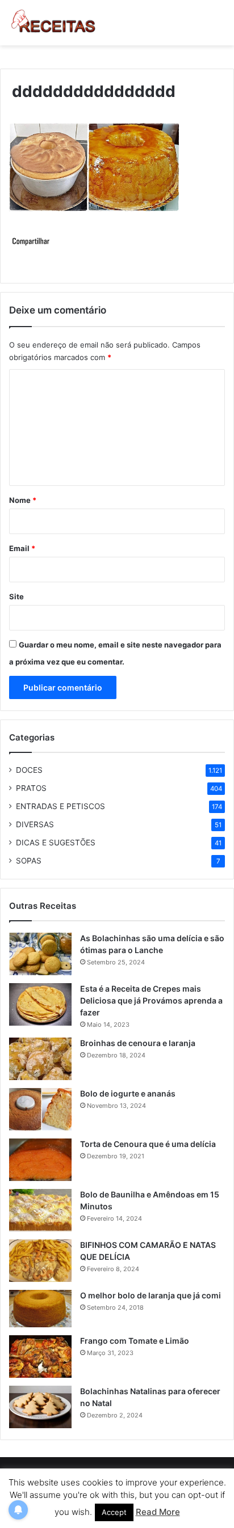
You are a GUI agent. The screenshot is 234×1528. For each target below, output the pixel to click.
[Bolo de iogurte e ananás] (40, 1109)
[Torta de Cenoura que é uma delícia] (40, 1159)
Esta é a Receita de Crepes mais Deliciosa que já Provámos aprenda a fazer (151, 1000)
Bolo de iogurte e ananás (128, 1093)
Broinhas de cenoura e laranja (137, 1043)
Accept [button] (114, 1512)
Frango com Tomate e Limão (134, 1340)
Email (22, 548)
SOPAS (28, 860)
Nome (22, 500)
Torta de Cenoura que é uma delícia (148, 1144)
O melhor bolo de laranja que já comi (150, 1295)
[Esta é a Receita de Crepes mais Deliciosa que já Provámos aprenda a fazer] (40, 1004)
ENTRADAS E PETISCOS (60, 806)
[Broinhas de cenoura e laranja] (40, 1059)
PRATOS (31, 788)
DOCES (29, 769)
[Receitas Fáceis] (54, 22)
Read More (158, 1511)
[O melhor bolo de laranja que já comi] (40, 1309)
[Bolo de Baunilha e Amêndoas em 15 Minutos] (40, 1210)
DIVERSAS (35, 824)
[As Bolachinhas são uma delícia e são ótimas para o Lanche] (40, 954)
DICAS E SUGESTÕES (55, 842)
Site (16, 596)
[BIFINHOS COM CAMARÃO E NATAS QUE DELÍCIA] (40, 1260)
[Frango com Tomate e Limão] (40, 1356)
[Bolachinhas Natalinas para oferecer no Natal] (40, 1407)
